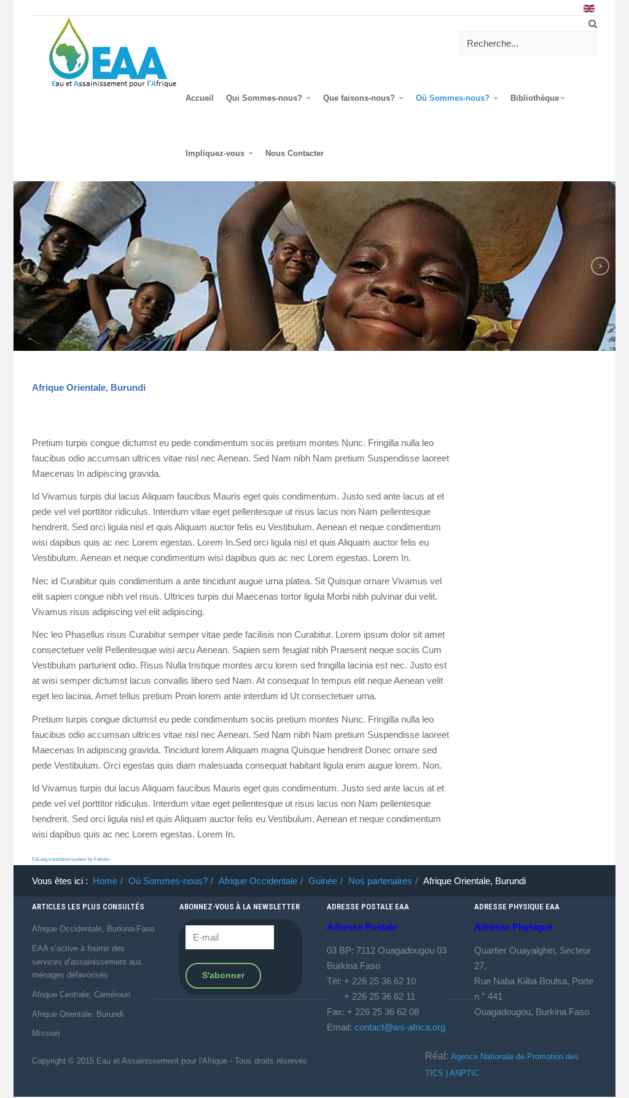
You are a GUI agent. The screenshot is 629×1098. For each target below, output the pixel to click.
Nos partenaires (380, 881)
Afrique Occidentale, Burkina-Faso (93, 928)
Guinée (322, 881)
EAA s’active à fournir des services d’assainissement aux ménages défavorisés (87, 961)
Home (105, 881)
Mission (46, 1033)
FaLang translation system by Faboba (70, 859)
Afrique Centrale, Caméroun (81, 994)
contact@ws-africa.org (399, 1027)
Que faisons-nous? (360, 98)
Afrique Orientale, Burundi (89, 387)
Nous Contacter (294, 153)
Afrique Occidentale (258, 881)
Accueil (200, 98)
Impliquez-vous (216, 153)
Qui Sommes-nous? (265, 98)
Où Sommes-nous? (454, 98)
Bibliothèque (534, 98)
